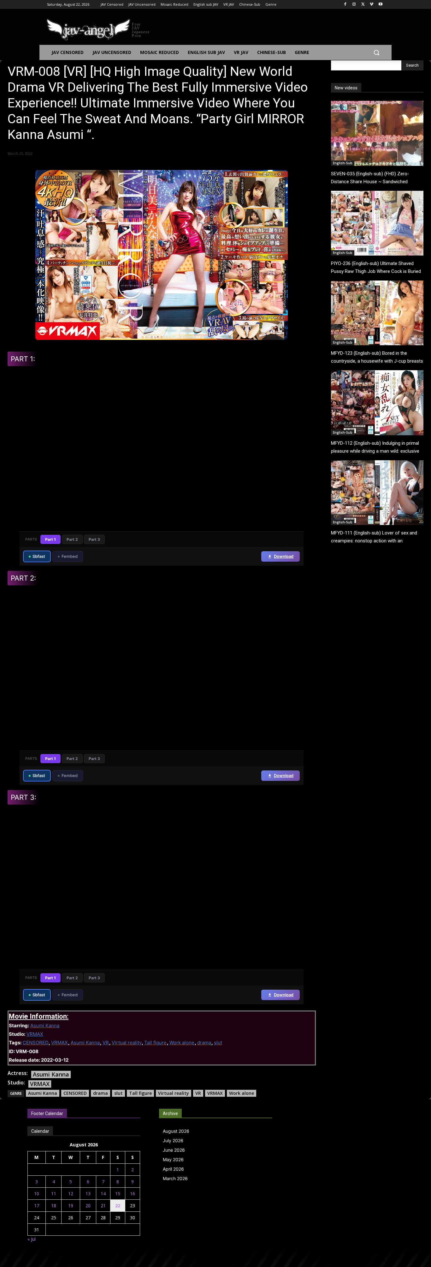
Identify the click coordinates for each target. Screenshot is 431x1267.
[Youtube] (380, 4)
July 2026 (173, 1140)
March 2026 (175, 1178)
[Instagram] (354, 4)
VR (106, 1043)
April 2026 (173, 1169)
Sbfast (38, 556)
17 (36, 1206)
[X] (363, 4)
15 (117, 1194)
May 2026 (173, 1159)
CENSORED (35, 1043)
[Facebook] (345, 4)
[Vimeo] (371, 4)
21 (103, 1206)
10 (36, 1194)
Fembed (70, 556)
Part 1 (50, 539)
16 (132, 1194)
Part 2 (72, 539)
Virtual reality (126, 1043)
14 (103, 1194)
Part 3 (94, 539)
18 (53, 1206)
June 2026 (174, 1150)
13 (88, 1194)
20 (88, 1206)
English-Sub (342, 163)
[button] (376, 52)
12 (70, 1194)
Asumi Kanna (44, 1026)
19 (70, 1206)
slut (218, 1043)
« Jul (31, 1239)
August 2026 (176, 1131)
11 (53, 1194)
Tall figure (155, 1043)
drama (204, 1043)
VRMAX (35, 1034)
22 (117, 1206)
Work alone (181, 1043)
